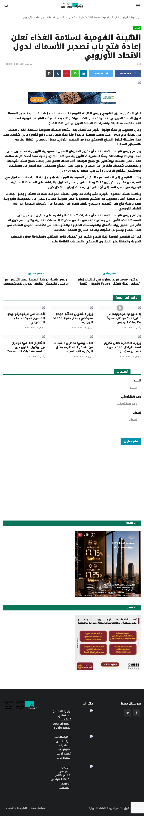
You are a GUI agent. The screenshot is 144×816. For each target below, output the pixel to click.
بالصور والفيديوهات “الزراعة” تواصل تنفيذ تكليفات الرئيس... (124, 318)
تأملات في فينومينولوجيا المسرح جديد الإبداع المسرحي (25, 318)
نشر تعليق (131, 441)
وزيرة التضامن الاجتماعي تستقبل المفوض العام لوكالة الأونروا (61, 719)
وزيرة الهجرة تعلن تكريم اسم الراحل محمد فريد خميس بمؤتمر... (122, 347)
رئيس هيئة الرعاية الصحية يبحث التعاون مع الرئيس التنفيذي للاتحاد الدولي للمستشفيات (36, 281)
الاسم (137, 380)
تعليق (137, 413)
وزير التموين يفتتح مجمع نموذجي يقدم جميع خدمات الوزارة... (72, 318)
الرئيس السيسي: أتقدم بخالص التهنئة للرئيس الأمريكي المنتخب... (60, 777)
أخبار (125, 17)
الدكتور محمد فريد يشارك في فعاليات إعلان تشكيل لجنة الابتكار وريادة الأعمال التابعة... (108, 281)
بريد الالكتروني (131, 397)
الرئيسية (136, 17)
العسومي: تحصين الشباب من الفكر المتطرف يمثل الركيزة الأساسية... (73, 347)
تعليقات (122, 371)
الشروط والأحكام (16, 808)
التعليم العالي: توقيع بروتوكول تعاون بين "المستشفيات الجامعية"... (24, 347)
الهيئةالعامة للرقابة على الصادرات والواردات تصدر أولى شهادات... (62, 747)
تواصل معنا (38, 808)
